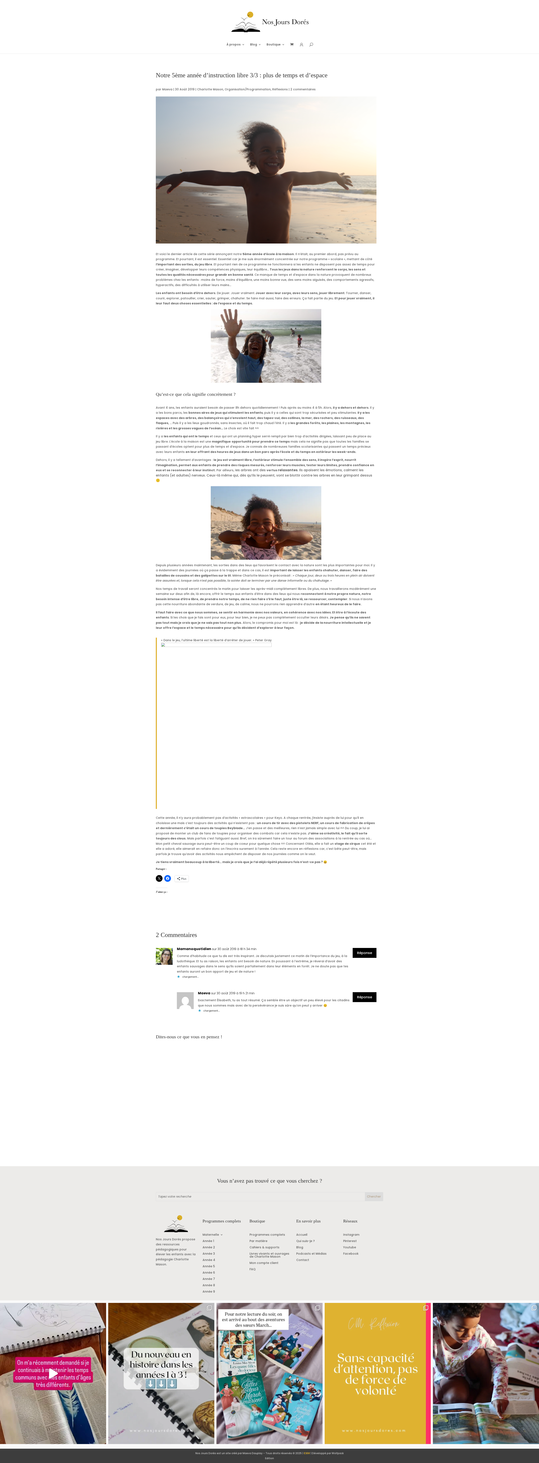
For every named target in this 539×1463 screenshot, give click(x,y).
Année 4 (209, 1260)
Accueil (301, 1235)
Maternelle (211, 1235)
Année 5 (209, 1266)
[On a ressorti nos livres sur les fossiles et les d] (486, 1373)
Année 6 (209, 1273)
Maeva (167, 89)
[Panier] (293, 44)
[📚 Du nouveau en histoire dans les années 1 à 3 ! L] (161, 1373)
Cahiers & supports (264, 1247)
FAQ (252, 1269)
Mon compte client (263, 1263)
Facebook (351, 1254)
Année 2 (209, 1247)
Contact (302, 1260)
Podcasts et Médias (311, 1254)
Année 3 (209, 1254)
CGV (307, 1453)
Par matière (258, 1241)
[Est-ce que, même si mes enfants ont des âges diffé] (53, 1373)
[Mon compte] (301, 44)
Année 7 (209, 1279)
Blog (253, 45)
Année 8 (209, 1285)
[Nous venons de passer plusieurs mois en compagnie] (269, 1373)
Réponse (364, 952)
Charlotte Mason (210, 89)
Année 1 (208, 1241)
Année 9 (209, 1292)
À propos (234, 45)
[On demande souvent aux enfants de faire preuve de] (378, 1373)
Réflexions (280, 89)
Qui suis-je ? (305, 1241)
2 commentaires (303, 89)
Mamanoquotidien (194, 948)
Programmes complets (267, 1235)
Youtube (349, 1247)
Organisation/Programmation (248, 89)
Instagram (351, 1235)
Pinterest (350, 1241)
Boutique (274, 45)
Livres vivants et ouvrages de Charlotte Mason (269, 1255)
